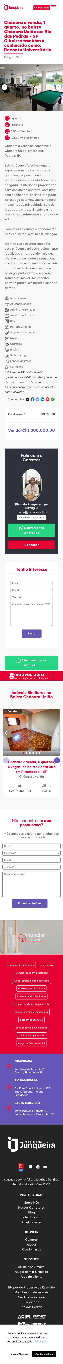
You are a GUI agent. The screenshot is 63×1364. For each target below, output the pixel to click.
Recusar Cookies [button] (19, 1354)
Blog (31, 1212)
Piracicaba (23, 1061)
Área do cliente (31, 1277)
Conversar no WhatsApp (33, 530)
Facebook (33, 399)
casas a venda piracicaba (31, 996)
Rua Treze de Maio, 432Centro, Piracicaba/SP (29, 1070)
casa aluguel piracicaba (31, 988)
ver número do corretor (31, 517)
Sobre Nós (31, 1202)
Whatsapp (53, 399)
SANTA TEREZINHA (27, 1103)
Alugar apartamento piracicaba (31, 980)
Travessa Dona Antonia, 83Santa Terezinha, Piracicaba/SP (34, 1112)
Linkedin (43, 399)
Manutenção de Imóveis (31, 1292)
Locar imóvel (47, 965)
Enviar (32, 633)
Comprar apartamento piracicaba (31, 1004)
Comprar (31, 1240)
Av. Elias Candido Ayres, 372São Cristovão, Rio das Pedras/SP (32, 1092)
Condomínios (31, 1249)
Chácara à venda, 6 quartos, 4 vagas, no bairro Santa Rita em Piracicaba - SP (32, 767)
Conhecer (31, 545)
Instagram (38, 1167)
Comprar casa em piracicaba (32, 972)
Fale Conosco (31, 1217)
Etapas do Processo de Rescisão (31, 1287)
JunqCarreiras (31, 1222)
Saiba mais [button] (40, 1341)
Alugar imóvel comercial (31, 1043)
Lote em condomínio (31, 1019)
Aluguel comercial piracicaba (31, 1012)
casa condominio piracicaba (31, 1027)
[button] (23, 753)
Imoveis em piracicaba (21, 965)
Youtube (45, 1167)
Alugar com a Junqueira (31, 1272)
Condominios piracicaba (31, 1035)
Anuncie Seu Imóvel (31, 1267)
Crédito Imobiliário (31, 1297)
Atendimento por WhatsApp (34, 662)
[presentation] (4, 87)
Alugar (31, 1244)
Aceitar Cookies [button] (44, 1354)
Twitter (38, 399)
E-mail (48, 399)
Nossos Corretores (31, 1207)
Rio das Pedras (26, 1080)
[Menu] (54, 8)
